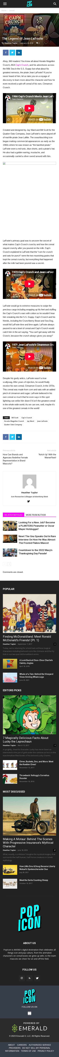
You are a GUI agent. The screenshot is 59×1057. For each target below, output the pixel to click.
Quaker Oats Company (13, 424)
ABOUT (11, 1045)
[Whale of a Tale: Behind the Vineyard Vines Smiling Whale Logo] (10, 678)
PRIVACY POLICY (46, 1051)
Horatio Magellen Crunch (14, 421)
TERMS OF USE (28, 1051)
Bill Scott (15, 418)
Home (3, 10)
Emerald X (21, 1036)
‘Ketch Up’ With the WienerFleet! (47, 456)
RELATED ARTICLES (13, 515)
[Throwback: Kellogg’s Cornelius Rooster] (10, 779)
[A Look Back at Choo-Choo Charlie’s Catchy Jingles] (10, 664)
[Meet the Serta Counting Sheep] (10, 884)
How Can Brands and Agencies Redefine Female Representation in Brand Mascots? (15, 459)
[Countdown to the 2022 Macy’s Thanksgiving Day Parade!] (10, 553)
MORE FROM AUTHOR (36, 515)
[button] (55, 4)
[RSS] (29, 978)
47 (55, 850)
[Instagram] (22, 978)
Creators (12, 34)
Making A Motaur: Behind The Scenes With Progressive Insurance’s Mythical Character (28, 842)
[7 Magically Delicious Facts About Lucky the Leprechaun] (29, 714)
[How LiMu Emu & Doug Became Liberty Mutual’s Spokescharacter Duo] (10, 870)
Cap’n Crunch (21, 65)
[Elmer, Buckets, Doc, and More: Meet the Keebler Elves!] (10, 765)
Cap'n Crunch (26, 418)
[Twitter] (29, 501)
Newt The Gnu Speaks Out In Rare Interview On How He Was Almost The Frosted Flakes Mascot (37, 539)
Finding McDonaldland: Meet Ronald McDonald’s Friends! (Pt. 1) (27, 638)
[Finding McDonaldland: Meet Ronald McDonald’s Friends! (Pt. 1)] (29, 613)
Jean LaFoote (42, 421)
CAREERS (22, 1045)
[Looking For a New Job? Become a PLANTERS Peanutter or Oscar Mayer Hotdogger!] (10, 526)
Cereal (11, 10)
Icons (19, 34)
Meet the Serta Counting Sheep (33, 880)
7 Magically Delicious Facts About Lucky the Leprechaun (25, 739)
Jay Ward (30, 421)
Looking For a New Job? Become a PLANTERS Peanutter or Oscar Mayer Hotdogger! (37, 526)
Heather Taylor (11, 43)
